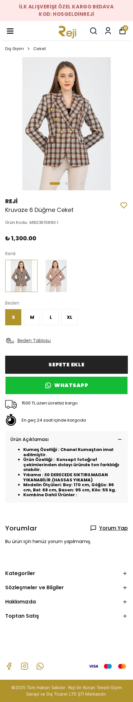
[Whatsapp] (40, 666)
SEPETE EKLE (66, 364)
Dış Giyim (14, 49)
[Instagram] (24, 666)
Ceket (39, 49)
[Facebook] (9, 666)
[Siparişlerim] (108, 31)
